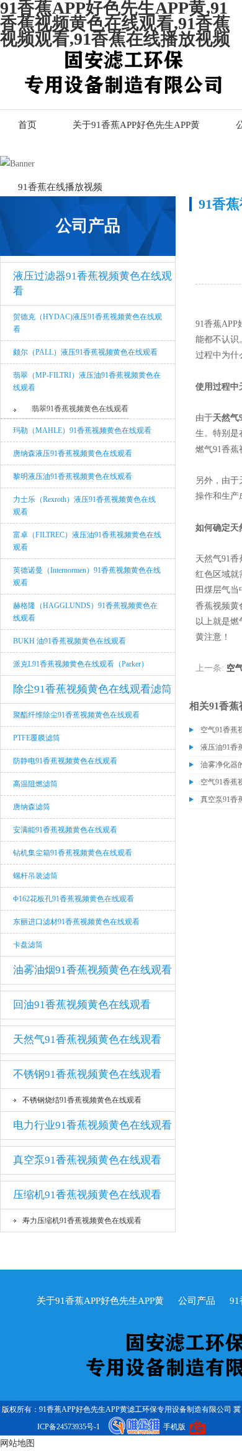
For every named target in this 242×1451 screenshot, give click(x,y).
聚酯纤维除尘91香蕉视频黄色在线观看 (76, 715)
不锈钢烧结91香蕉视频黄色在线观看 (81, 1100)
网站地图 (17, 1443)
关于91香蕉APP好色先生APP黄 (136, 125)
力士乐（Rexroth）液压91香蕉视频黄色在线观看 (84, 505)
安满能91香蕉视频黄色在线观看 (65, 830)
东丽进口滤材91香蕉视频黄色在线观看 (76, 921)
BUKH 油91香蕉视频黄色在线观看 (69, 641)
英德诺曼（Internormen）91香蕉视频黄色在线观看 (87, 576)
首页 (27, 125)
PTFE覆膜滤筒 (36, 738)
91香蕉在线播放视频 (60, 187)
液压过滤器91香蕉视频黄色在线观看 (92, 283)
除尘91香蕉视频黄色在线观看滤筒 (92, 689)
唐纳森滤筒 (31, 807)
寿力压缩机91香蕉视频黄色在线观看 (81, 1220)
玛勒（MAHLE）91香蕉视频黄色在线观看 (82, 430)
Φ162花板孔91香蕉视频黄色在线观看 (73, 898)
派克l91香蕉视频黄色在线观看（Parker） (80, 664)
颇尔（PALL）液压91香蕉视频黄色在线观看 (85, 352)
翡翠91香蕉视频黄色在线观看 (80, 408)
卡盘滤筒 (28, 944)
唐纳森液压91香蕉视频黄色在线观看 (72, 453)
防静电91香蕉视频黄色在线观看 (65, 761)
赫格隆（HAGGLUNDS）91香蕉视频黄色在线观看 (85, 611)
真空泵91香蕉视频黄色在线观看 (87, 1160)
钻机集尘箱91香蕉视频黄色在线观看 (72, 852)
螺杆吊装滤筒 (35, 875)
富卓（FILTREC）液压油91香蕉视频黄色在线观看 (87, 541)
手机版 (174, 1426)
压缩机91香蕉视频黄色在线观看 (87, 1195)
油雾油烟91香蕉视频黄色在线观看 (92, 970)
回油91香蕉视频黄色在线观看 (82, 1005)
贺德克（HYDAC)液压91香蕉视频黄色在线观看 (87, 323)
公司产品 (196, 1301)
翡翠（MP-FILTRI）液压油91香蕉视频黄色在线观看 (87, 381)
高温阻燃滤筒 (35, 784)
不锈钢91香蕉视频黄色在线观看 (87, 1074)
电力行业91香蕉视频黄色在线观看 (92, 1125)
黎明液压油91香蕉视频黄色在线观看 (72, 476)
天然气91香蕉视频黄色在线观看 (87, 1039)
